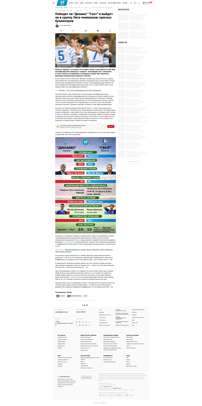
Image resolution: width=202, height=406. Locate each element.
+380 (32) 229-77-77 (107, 386)
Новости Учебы (85, 355)
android (103, 395)
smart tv (120, 395)
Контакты (134, 312)
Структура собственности (138, 317)
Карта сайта (135, 322)
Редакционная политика (105, 314)
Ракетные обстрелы (86, 337)
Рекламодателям (103, 322)
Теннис (96, 3)
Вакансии (134, 314)
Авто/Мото (103, 3)
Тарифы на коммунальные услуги (135, 343)
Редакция (101, 312)
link (76, 322)
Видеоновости (61, 343)
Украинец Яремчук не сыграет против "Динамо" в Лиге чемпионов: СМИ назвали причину (84, 251)
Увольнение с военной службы (111, 337)
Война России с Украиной (88, 335)
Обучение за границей (86, 368)
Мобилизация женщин (109, 341)
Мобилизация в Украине (110, 335)
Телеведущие (102, 320)
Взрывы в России (85, 348)
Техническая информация (138, 309)
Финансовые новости (132, 341)
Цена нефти (129, 337)
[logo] (62, 2)
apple (112, 395)
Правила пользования (104, 325)
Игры (133, 325)
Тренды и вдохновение (109, 362)
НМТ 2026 (83, 363)
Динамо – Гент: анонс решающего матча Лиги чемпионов (80, 90)
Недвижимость (108, 355)
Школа (82, 361)
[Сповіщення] (139, 3)
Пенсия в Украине (131, 348)
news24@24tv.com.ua (61, 312)
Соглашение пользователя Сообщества (122, 322)
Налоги (128, 346)
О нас (100, 309)
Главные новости (62, 337)
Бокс (76, 3)
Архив (133, 320)
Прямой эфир (61, 341)
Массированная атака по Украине (89, 346)
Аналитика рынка (108, 357)
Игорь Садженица (65, 25)
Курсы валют (129, 339)
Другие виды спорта (114, 3)
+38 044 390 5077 (81, 312)
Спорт (128, 355)
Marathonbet (69, 242)
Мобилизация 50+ (108, 339)
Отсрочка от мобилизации (110, 346)
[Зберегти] (110, 30)
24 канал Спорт (59, 7)
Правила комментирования (122, 325)
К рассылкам (86, 377)
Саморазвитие (84, 365)
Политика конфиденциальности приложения (121, 318)
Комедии (60, 364)
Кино (59, 355)
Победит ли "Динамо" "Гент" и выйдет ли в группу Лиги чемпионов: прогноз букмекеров (91, 7)
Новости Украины (62, 339)
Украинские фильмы (63, 359)
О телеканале (102, 317)
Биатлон (128, 364)
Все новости (61, 335)
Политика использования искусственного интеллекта (122, 314)
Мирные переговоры (86, 341)
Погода (59, 348)
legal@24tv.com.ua (117, 388)
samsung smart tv (130, 395)
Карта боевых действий (87, 339)
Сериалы (60, 366)
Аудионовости (61, 346)
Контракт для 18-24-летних (110, 343)
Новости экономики (132, 335)
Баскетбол (88, 3)
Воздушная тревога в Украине (88, 343)
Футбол (71, 3)
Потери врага (84, 350)
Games (82, 3)
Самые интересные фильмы (65, 357)
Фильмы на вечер (62, 362)
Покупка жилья (107, 359)
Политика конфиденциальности (121, 310)
